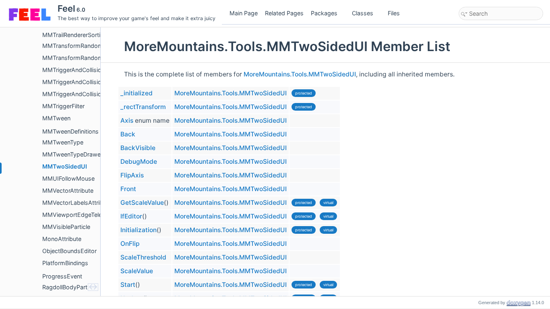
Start (127, 284)
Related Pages (284, 13)
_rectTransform (143, 107)
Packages (324, 13)
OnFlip (130, 243)
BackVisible (137, 148)
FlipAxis (132, 175)
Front (128, 189)
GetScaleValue (142, 202)
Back (127, 134)
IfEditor (131, 216)
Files (394, 13)
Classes (362, 13)
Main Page (244, 13)
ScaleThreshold (143, 257)
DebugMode (138, 161)
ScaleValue (136, 271)
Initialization (138, 230)
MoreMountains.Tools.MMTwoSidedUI (300, 74)
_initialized (136, 93)
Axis (126, 120)
